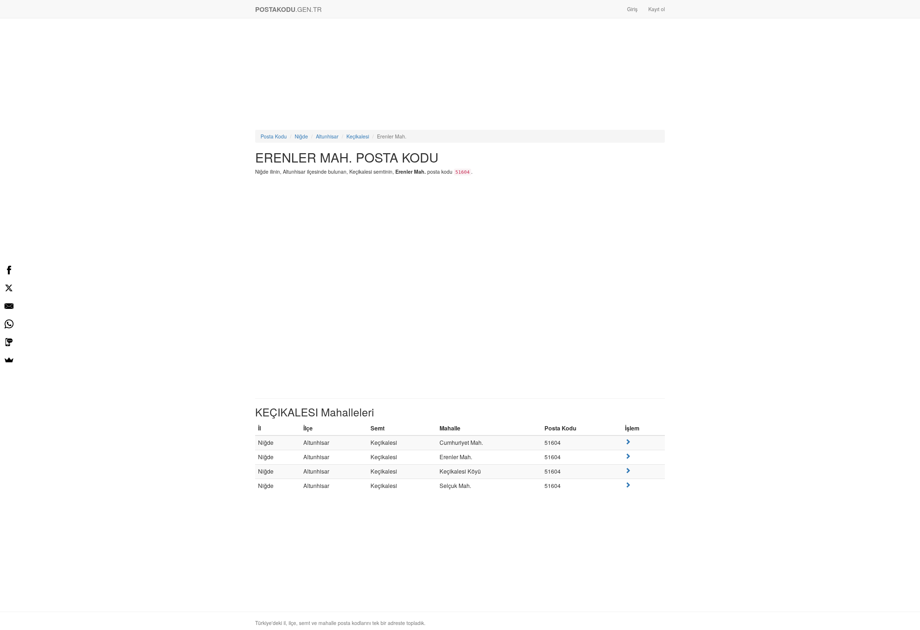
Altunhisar (327, 136)
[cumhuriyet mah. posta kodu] (628, 442)
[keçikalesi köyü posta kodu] (628, 470)
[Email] (9, 306)
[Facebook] (9, 270)
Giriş (632, 9)
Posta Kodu (274, 136)
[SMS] (9, 342)
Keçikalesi (357, 136)
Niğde (301, 136)
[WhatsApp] (9, 324)
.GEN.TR (288, 9)
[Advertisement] (460, 76)
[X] (9, 288)
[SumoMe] (9, 360)
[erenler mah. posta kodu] (628, 456)
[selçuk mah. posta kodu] (628, 485)
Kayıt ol (656, 9)
